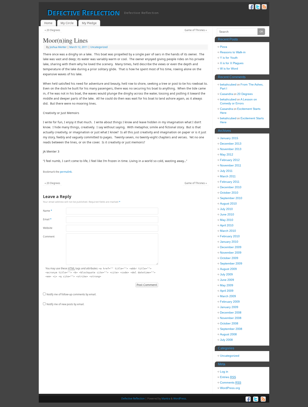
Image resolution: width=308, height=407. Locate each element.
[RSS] (264, 7)
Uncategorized (98, 47)
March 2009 (228, 296)
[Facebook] (251, 7)
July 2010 (226, 209)
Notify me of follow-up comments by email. (71, 294)
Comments (230, 382)
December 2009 (230, 247)
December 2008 (230, 312)
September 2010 (231, 198)
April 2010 (226, 225)
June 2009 (227, 279)
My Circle (67, 23)
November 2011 (230, 165)
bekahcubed (228, 84)
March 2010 (228, 230)
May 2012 (226, 154)
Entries (228, 377)
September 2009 (231, 263)
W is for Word (229, 68)
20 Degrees (52, 30)
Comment (48, 236)
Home (48, 23)
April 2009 (226, 290)
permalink (66, 172)
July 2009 (226, 274)
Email (47, 219)
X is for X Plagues (231, 63)
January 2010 (229, 241)
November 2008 (230, 318)
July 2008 (226, 339)
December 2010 (230, 187)
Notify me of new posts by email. (65, 304)
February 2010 (230, 236)
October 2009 (229, 258)
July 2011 (226, 170)
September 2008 (231, 329)
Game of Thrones (196, 30)
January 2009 (229, 307)
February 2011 (229, 181)
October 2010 (229, 192)
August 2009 (228, 269)
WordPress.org (230, 388)
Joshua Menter (58, 47)
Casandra (226, 94)
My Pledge (89, 23)
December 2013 (230, 143)
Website (47, 228)
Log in (224, 371)
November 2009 (230, 252)
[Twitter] (258, 7)
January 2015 (229, 138)
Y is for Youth (229, 57)
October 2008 (229, 323)
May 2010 (226, 220)
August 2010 (228, 203)
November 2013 (230, 149)
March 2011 (228, 176)
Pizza (223, 46)
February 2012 (230, 160)
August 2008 (228, 334)
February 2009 (230, 301)
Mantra (166, 398)
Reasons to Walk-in (233, 52)
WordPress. (180, 398)
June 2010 (227, 214)
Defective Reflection (83, 12)
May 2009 (226, 285)
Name (47, 211)
